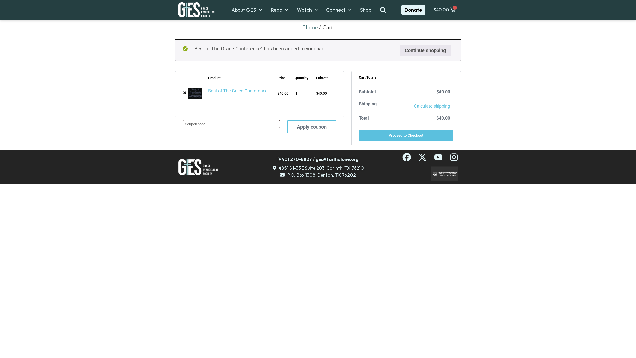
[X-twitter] (422, 157)
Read (276, 9)
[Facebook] (406, 157)
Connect (336, 9)
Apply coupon (312, 127)
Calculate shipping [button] (432, 106)
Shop (366, 9)
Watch (304, 9)
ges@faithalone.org (337, 159)
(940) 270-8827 (294, 159)
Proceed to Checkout (406, 135)
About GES (244, 9)
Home (310, 27)
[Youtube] (438, 157)
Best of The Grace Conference (238, 90)
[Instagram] (454, 157)
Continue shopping (425, 50)
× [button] (184, 93)
